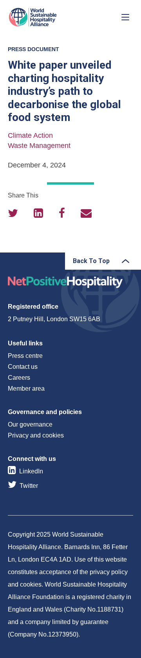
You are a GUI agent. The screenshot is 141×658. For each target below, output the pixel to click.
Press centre (25, 355)
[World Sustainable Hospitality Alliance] (49, 17)
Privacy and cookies (36, 435)
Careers (19, 377)
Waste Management (39, 145)
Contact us (23, 366)
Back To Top (91, 261)
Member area (26, 388)
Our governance (30, 424)
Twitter (29, 485)
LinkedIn (31, 471)
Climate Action (30, 135)
